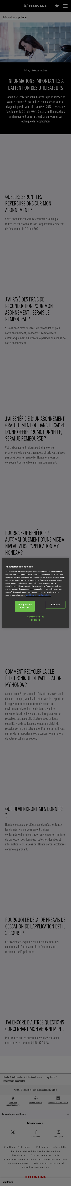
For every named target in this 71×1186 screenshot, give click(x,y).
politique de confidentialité (38, 595)
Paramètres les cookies (35, 618)
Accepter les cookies (25, 606)
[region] (35, 593)
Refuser (55, 604)
